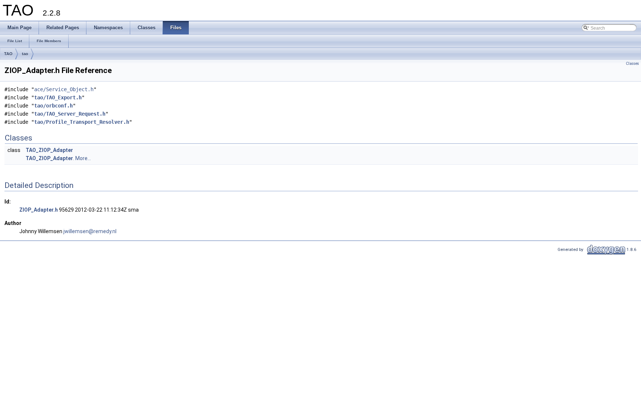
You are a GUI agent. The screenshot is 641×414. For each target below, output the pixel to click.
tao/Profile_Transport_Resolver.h (81, 122)
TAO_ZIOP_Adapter (49, 150)
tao (25, 54)
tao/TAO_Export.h (58, 97)
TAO (8, 54)
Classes (632, 63)
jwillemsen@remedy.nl (89, 231)
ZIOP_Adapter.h (38, 210)
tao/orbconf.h (53, 106)
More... (83, 158)
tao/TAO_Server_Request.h (69, 114)
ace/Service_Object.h (63, 89)
